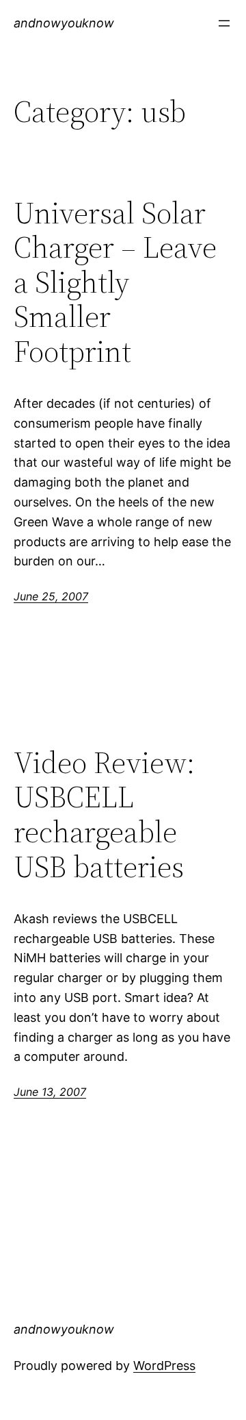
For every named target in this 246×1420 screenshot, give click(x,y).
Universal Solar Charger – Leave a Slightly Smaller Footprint (115, 282)
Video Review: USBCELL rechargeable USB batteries (104, 815)
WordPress (164, 1365)
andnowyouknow (64, 23)
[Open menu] (224, 23)
